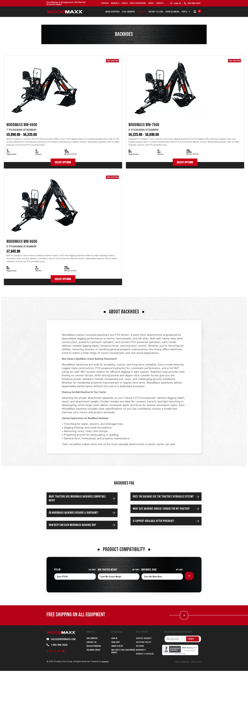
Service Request (144, 638)
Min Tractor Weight (107, 569)
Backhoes (141, 11)
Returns (140, 646)
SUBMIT (191, 639)
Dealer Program (94, 646)
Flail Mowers (128, 11)
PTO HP (57, 569)
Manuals (115, 3)
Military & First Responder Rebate (123, 651)
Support (105, 3)
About (151, 3)
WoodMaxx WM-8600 (21, 241)
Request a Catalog (145, 653)
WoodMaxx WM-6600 (21, 124)
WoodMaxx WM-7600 (144, 124)
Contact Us (91, 642)
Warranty (141, 650)
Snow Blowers (172, 11)
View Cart (115, 642)
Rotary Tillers (156, 11)
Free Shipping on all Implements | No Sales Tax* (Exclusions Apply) (66, 3)
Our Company (92, 638)
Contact (160, 3)
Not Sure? (92, 570)
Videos (124, 3)
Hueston (105, 661)
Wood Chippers (112, 11)
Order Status (117, 646)
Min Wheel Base (149, 569)
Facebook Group (93, 650)
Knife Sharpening (138, 3)
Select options (63, 162)
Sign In (114, 638)
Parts (184, 11)
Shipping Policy (143, 642)
